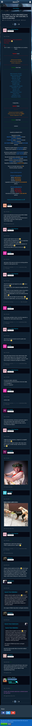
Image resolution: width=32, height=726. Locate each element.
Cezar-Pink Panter (8, 20)
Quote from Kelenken (11, 592)
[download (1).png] (16, 514)
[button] (2, 2)
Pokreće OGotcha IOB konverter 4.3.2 (15, 199)
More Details (4, 724)
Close (9, 724)
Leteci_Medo (16, 267)
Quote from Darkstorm (11, 624)
